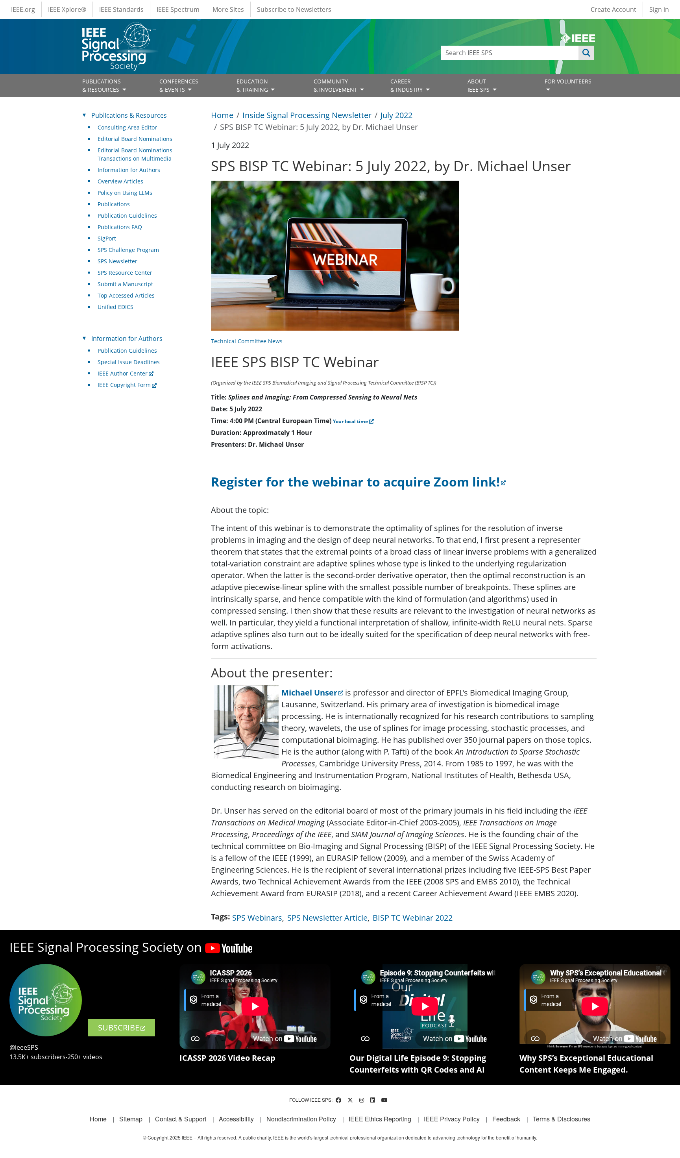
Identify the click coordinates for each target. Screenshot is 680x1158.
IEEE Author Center (123, 373)
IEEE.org (23, 9)
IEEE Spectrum (178, 9)
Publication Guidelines (127, 215)
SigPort (107, 238)
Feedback (506, 1118)
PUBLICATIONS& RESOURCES (101, 85)
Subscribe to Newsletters (294, 9)
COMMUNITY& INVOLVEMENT (336, 85)
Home (222, 115)
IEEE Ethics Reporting (380, 1118)
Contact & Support (180, 1118)
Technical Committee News (247, 341)
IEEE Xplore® (67, 9)
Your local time (350, 421)
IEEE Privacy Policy (452, 1118)
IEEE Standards (121, 9)
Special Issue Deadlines (129, 362)
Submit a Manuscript (125, 284)
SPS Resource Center (125, 272)
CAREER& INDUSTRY (407, 85)
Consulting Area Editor (127, 127)
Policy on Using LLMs (125, 192)
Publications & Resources (129, 115)
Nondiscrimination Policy (301, 1118)
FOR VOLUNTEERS (568, 81)
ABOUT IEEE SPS (479, 85)
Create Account (613, 9)
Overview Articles (120, 181)
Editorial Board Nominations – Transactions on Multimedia (137, 154)
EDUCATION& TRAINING (253, 85)
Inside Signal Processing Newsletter (306, 115)
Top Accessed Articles (126, 295)
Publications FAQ (120, 227)
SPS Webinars (257, 917)
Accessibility (236, 1118)
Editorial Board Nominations (135, 138)
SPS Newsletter (117, 261)
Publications (114, 204)
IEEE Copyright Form (124, 384)
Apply (586, 53)
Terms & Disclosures (561, 1118)
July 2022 (396, 115)
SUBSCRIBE (118, 1027)
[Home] (118, 29)
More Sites (228, 9)
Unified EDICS (115, 307)
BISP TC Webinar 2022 (413, 917)
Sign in (659, 9)
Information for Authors (129, 170)
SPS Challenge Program (128, 249)
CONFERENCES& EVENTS (178, 85)
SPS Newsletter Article (327, 917)
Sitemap (130, 1118)
